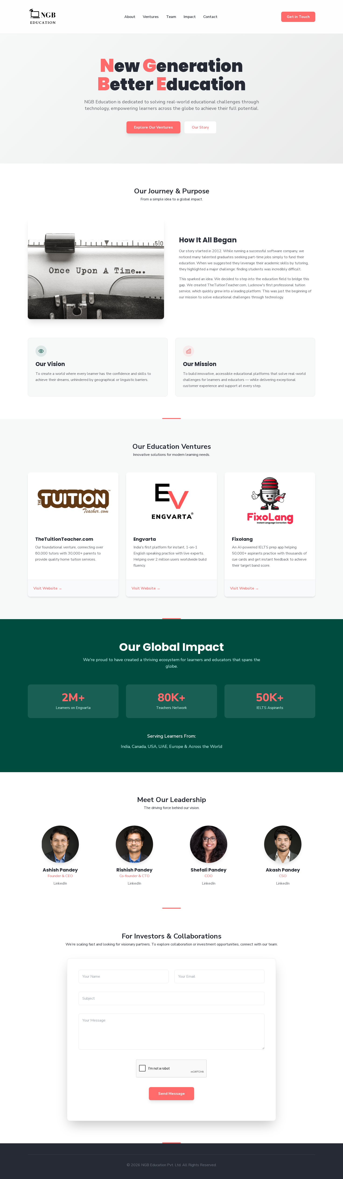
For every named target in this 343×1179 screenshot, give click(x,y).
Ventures (151, 16)
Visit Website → (47, 588)
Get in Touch (298, 16)
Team (171, 16)
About (129, 16)
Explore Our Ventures (153, 127)
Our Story (200, 127)
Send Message (171, 1093)
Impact (190, 16)
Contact (210, 16)
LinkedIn (60, 883)
